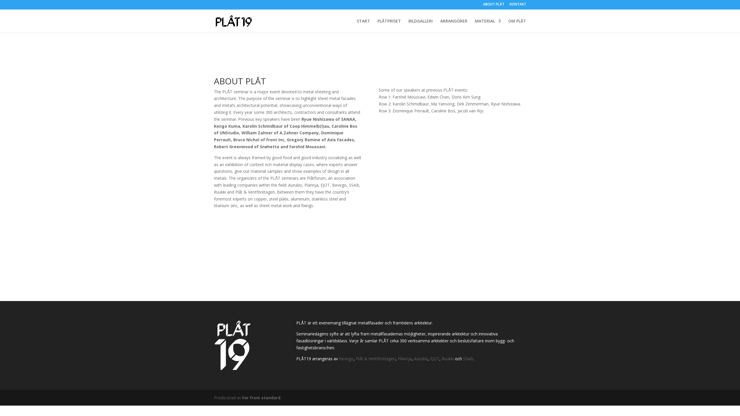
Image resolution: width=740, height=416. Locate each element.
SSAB (468, 358)
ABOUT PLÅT (493, 5)
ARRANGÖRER (453, 21)
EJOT (434, 358)
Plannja (405, 358)
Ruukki (448, 358)
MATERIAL (485, 21)
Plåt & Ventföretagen (375, 358)
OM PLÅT (517, 21)
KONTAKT (518, 5)
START (363, 21)
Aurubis (421, 358)
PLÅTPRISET (389, 21)
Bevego (346, 358)
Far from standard (261, 397)
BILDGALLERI (420, 21)
